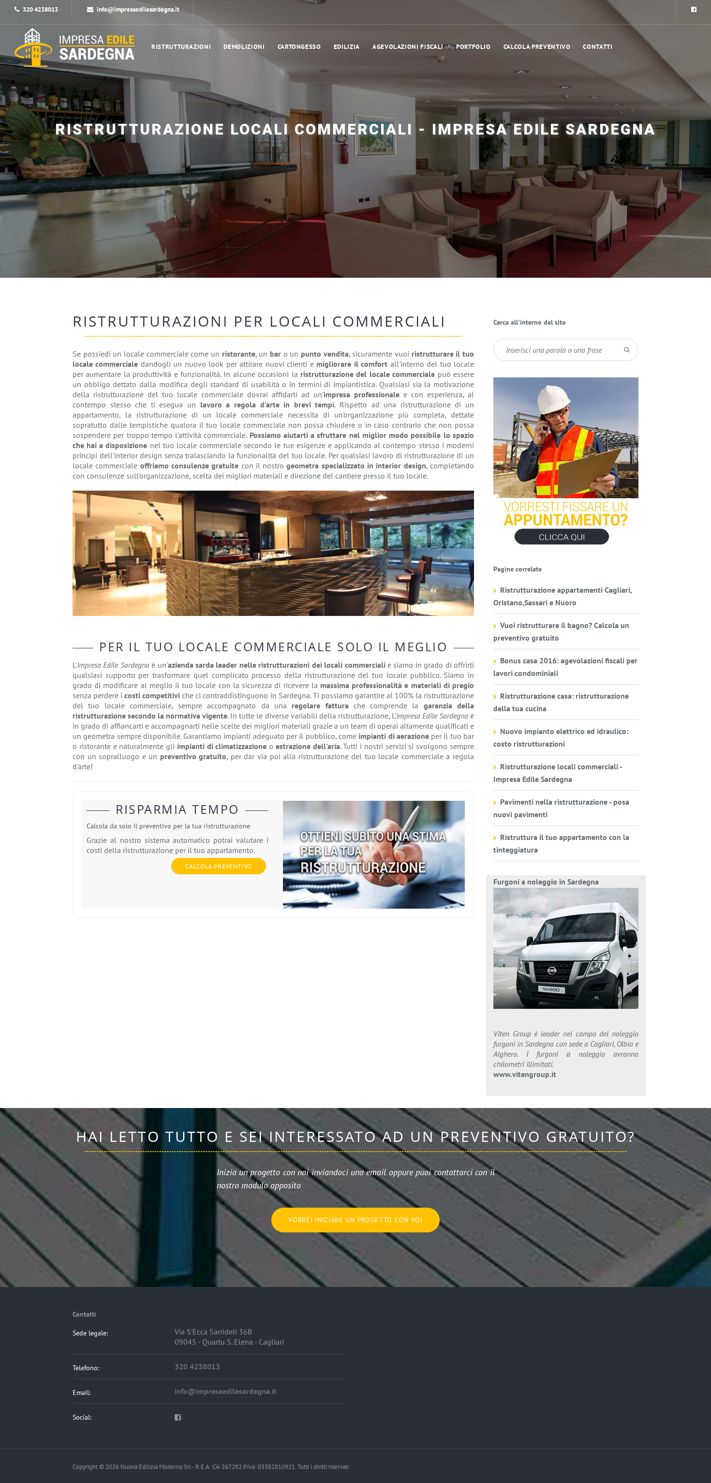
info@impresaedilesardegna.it (138, 9)
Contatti (597, 47)
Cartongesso (299, 47)
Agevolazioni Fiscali (408, 47)
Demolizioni (244, 47)
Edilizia (347, 47)
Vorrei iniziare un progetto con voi (355, 1219)
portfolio (473, 47)
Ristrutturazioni (181, 47)
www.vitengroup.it (524, 1074)
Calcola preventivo (537, 47)
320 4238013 (40, 9)
